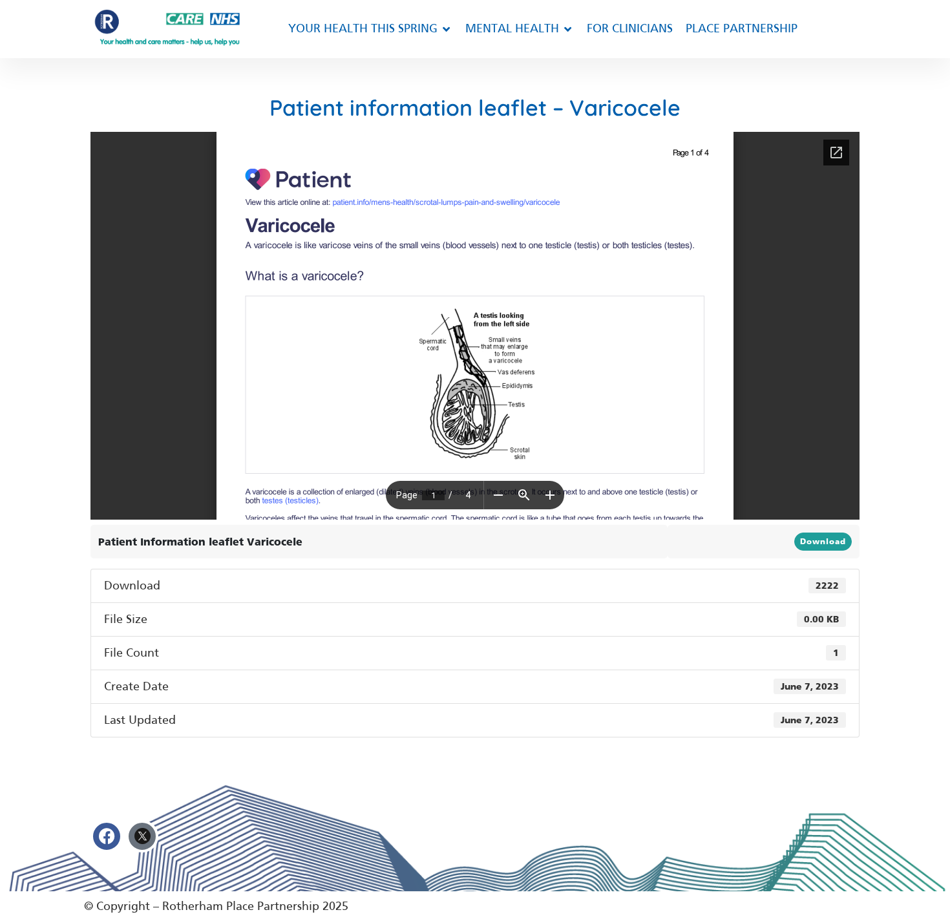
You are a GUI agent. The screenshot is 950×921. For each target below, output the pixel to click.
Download (823, 541)
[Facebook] (106, 836)
